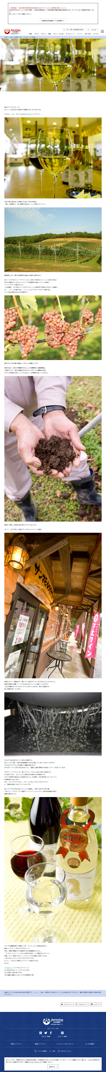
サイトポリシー (60, 1065)
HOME (6, 37)
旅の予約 (88, 34)
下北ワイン (29, 114)
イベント (80, 34)
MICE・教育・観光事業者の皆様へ (41, 1065)
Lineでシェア (97, 1004)
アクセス (96, 34)
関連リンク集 (72, 1065)
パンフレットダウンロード (65, 1044)
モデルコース (70, 34)
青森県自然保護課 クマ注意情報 (52, 21)
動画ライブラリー (41, 1044)
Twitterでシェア (68, 1004)
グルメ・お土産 (58, 34)
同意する (52, 1067)
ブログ (36, 34)
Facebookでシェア (83, 1004)
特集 (30, 34)
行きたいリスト (66, 1051)
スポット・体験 (46, 34)
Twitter (45, 1032)
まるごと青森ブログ (16, 37)
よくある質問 (89, 1044)
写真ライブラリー (16, 1044)
